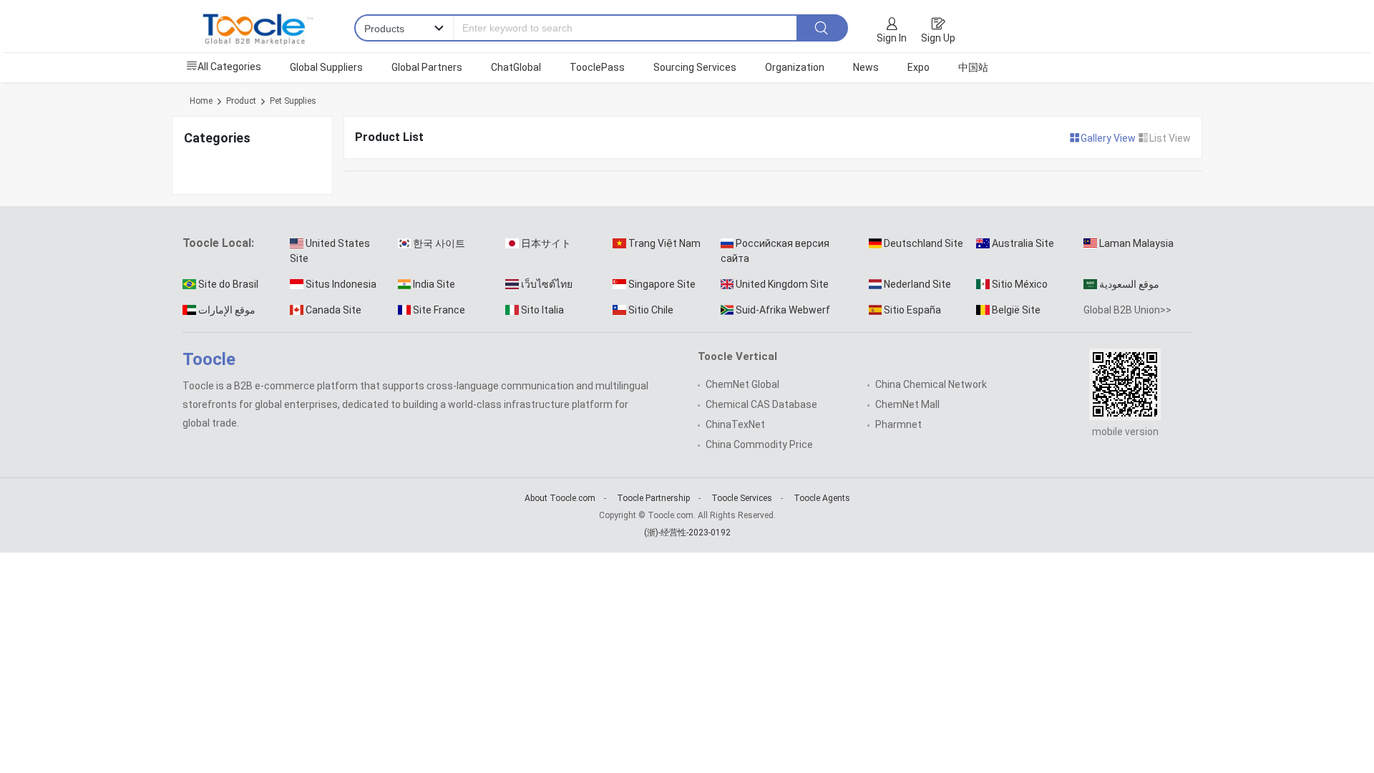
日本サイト (546, 243)
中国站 (973, 67)
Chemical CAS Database (761, 404)
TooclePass (597, 67)
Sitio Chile (650, 310)
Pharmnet (898, 424)
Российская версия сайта (775, 251)
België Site (1016, 310)
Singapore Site (662, 284)
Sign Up (938, 38)
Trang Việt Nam (664, 243)
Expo (918, 67)
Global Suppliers (326, 67)
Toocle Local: (218, 243)
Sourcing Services (694, 67)
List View (1170, 138)
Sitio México (1020, 284)
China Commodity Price (759, 444)
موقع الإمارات (226, 310)
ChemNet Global (742, 384)
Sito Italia (542, 310)
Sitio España (912, 310)
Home (201, 101)
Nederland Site (917, 284)
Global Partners (426, 67)
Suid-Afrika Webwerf (783, 310)
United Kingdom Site (782, 284)
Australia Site (1023, 243)
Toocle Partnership (653, 498)
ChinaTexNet (735, 424)
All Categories (229, 66)
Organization (794, 67)
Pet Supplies (293, 101)
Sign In (892, 38)
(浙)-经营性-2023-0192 (687, 533)
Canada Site (333, 310)
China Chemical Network (931, 384)
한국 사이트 (439, 243)
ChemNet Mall (907, 404)
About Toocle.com (560, 498)
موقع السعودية (1129, 284)
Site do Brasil (228, 284)
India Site (434, 284)
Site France (439, 310)
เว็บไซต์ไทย (546, 284)
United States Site (330, 251)
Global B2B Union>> (1127, 310)
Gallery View (1109, 138)
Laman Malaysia (1136, 243)
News (866, 67)
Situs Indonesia (341, 284)
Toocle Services (741, 498)
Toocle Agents (822, 498)
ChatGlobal (516, 67)
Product (241, 101)
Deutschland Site (923, 243)
